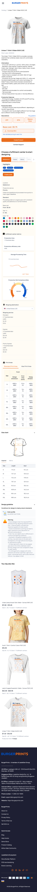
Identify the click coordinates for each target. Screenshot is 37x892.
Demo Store (5, 841)
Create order (8, 174)
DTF (7, 120)
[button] (32, 308)
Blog (2, 835)
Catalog (3, 10)
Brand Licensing (6, 866)
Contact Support (18, 144)
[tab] (6, 159)
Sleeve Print (30, 120)
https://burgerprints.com (15, 800)
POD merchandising (7, 862)
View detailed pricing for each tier (12, 134)
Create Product (18, 140)
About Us (4, 811)
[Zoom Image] (18, 30)
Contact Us (5, 814)
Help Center (5, 838)
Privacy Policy (5, 817)
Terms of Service (6, 821)
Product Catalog (6, 845)
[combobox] (16, 308)
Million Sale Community (8, 848)
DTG (18, 120)
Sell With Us (5, 824)
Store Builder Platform (8, 859)
